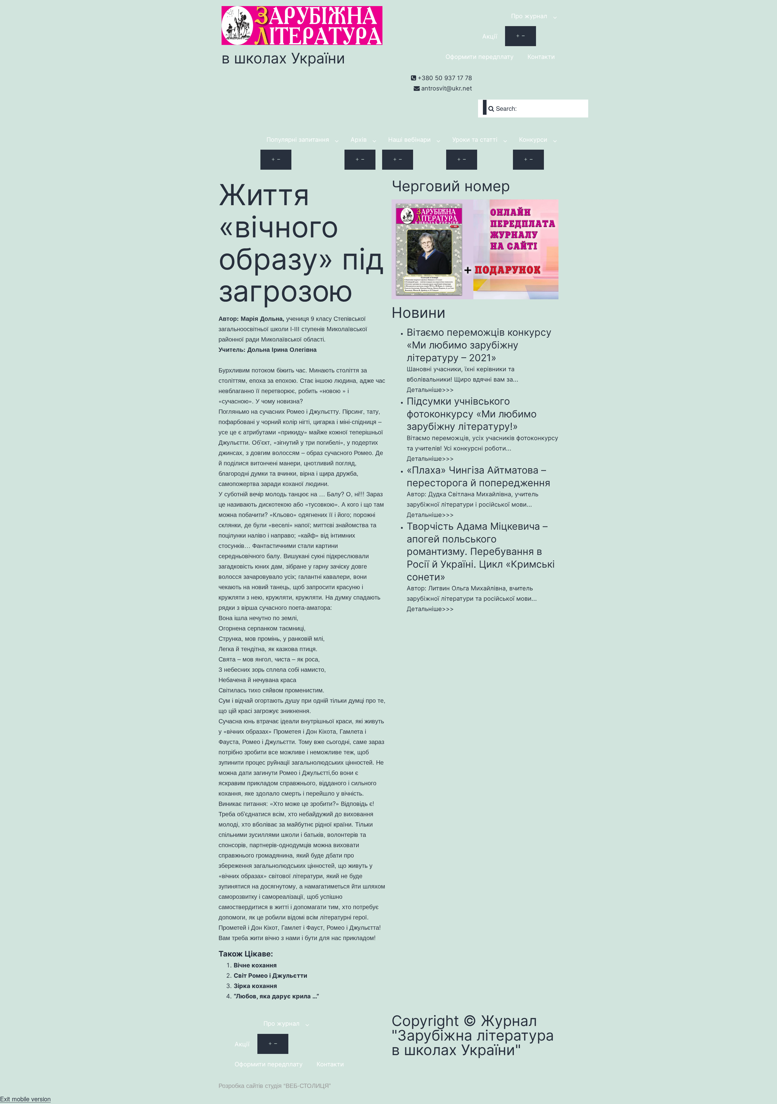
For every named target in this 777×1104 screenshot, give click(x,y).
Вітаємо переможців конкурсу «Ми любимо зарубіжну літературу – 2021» (479, 344)
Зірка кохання (255, 986)
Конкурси (533, 139)
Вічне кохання (255, 965)
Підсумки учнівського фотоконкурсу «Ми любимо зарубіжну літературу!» (472, 413)
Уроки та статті (474, 139)
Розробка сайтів (241, 1085)
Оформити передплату (480, 56)
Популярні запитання (297, 139)
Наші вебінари (409, 139)
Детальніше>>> (430, 389)
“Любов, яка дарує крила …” (276, 996)
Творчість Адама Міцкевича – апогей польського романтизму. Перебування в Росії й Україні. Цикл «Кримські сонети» (481, 551)
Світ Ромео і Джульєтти (270, 975)
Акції (489, 36)
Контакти (541, 56)
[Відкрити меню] (520, 36)
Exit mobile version (25, 1098)
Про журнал (529, 16)
